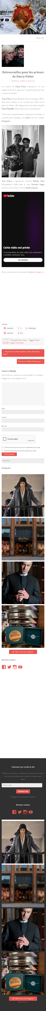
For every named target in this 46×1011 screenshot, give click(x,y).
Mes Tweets (23, 1002)
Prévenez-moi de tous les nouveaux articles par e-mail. (20, 451)
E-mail (4, 417)
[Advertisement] (23, 299)
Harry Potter (22, 340)
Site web (4, 426)
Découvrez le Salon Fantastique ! (30, 361)
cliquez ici (39, 272)
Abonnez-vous (23, 791)
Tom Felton (19, 343)
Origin (12, 343)
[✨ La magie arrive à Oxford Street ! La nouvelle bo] (23, 539)
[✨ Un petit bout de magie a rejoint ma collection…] (23, 626)
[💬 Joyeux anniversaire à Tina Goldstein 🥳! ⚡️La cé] (23, 495)
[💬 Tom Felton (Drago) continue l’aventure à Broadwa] (23, 583)
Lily (33, 81)
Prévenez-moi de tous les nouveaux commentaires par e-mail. (22, 447)
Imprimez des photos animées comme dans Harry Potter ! (21, 352)
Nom (4, 409)
